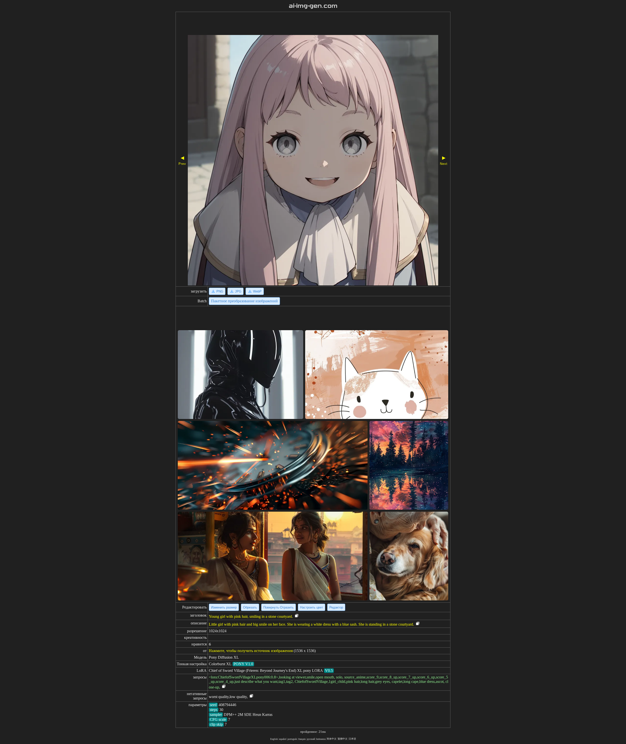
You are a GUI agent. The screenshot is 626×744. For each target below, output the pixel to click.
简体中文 (331, 738)
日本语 (352, 738)
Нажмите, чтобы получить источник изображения (251, 651)
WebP (257, 291)
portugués (292, 739)
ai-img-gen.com (313, 6)
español (282, 739)
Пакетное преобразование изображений (244, 301)
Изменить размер (224, 607)
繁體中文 (342, 738)
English (274, 739)
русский (311, 739)
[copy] (296, 616)
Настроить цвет (311, 607)
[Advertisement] (299, 24)
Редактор (336, 607)
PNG (219, 291)
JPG (238, 291)
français (302, 739)
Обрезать (250, 607)
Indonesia (320, 739)
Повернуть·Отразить (278, 607)
